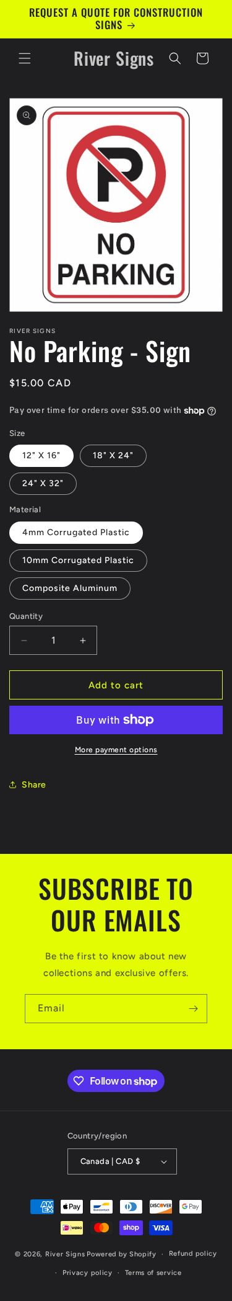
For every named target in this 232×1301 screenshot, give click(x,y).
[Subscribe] (193, 1008)
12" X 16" (41, 455)
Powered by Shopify (122, 1254)
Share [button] (34, 784)
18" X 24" (113, 455)
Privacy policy (87, 1273)
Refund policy (193, 1254)
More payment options (116, 749)
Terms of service (153, 1273)
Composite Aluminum (70, 588)
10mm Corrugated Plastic (78, 560)
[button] (24, 58)
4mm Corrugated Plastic (76, 532)
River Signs (65, 1254)
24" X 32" (43, 483)
